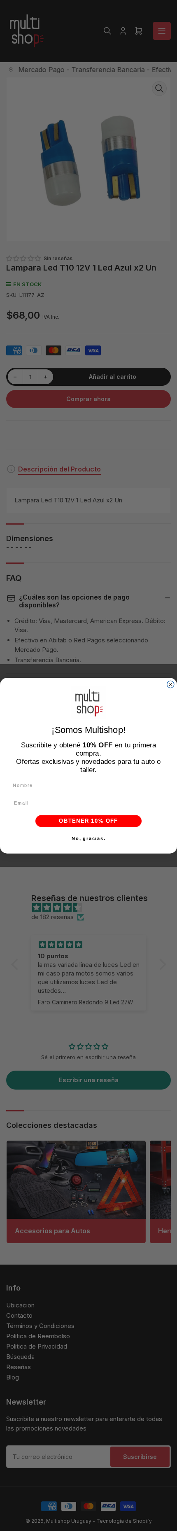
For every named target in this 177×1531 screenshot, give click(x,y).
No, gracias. (88, 838)
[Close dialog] (170, 684)
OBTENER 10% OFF (88, 821)
